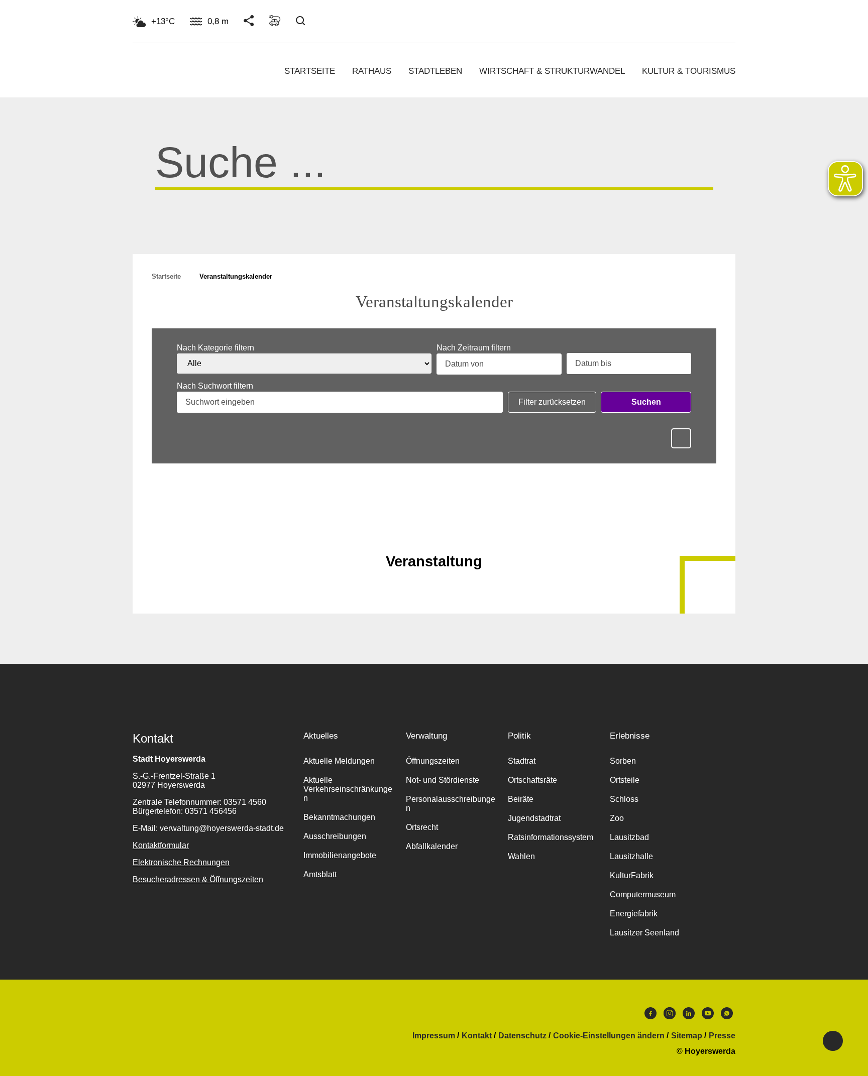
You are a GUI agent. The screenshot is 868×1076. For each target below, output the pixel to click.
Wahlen (521, 856)
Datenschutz (522, 1036)
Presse (722, 1036)
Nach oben (434, 536)
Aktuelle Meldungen (339, 761)
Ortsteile (624, 780)
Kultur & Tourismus (688, 71)
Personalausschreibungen (450, 803)
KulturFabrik (632, 875)
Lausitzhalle (631, 856)
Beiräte (520, 799)
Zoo (617, 818)
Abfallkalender (432, 846)
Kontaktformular (161, 845)
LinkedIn (688, 1015)
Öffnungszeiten (433, 761)
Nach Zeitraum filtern (474, 348)
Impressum (433, 1036)
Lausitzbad (629, 837)
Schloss (624, 799)
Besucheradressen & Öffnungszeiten (198, 879)
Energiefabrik (634, 913)
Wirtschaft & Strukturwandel (552, 71)
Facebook (650, 1015)
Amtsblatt (320, 874)
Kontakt (477, 1036)
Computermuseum (643, 894)
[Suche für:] (434, 174)
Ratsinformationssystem (550, 837)
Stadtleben (435, 71)
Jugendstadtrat (534, 818)
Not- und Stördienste (442, 780)
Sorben (623, 761)
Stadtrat (521, 761)
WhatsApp (726, 1015)
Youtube (707, 1015)
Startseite (309, 71)
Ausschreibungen (334, 836)
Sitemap (686, 1036)
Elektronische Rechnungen (181, 862)
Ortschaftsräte (532, 780)
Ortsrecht (422, 827)
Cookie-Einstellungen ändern (609, 1036)
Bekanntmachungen (339, 817)
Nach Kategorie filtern (215, 348)
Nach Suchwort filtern (215, 386)
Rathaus (371, 71)
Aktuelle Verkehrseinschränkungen (347, 789)
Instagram (669, 1015)
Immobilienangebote (339, 855)
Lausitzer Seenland (644, 932)
